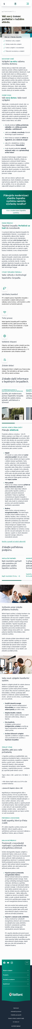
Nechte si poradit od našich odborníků (13, 541)
